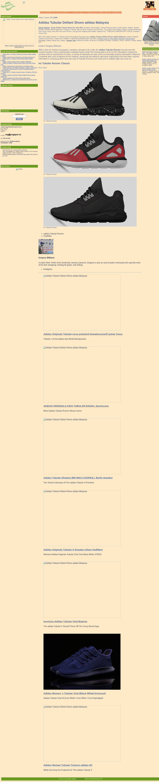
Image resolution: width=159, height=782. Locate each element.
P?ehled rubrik (110, 12)
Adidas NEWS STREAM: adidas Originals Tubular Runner (151, 43)
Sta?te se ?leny (149, 9)
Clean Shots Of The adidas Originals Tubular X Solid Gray (19, 67)
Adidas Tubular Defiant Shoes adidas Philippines (16, 61)
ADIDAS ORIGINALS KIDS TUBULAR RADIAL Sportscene (76, 406)
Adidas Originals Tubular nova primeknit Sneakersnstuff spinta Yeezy (83, 334)
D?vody (79, 12)
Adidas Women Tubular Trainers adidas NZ (67, 765)
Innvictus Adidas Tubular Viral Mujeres (65, 621)
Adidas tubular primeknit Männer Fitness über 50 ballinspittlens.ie (19, 46)
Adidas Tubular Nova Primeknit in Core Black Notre (17, 66)
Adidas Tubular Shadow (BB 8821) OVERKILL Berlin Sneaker (78, 477)
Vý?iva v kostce (71, 12)
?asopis (62, 12)
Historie (103, 12)
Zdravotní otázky (55, 12)
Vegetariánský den (94, 12)
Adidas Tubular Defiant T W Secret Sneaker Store (150, 68)
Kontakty (118, 12)
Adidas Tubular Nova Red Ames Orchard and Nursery (18, 57)
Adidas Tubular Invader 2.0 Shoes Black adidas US (150, 59)
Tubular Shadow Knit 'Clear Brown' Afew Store (16, 78)
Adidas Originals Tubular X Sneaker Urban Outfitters (73, 549)
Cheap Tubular (44, 12)
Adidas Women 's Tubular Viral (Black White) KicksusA (74, 693)
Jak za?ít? (85, 12)
